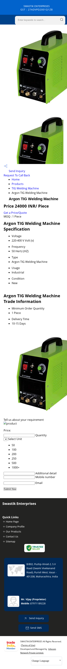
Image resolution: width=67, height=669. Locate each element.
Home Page (12, 521)
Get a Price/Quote (15, 213)
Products (18, 184)
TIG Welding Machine (25, 188)
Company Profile (15, 526)
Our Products (13, 531)
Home (16, 179)
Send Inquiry (16, 171)
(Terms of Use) (28, 645)
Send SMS (36, 627)
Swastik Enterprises (36, 7)
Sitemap (10, 541)
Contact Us (12, 536)
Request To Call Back (17, 175)
